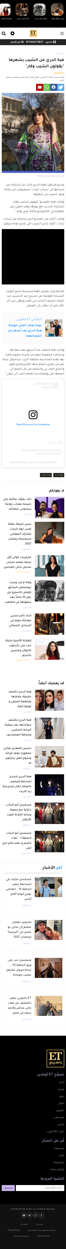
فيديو (12, 33)
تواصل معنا (57, 1169)
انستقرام (59, 1162)
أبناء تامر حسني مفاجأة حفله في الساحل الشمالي (20, 620)
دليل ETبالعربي (55, 1131)
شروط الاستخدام (21, 1236)
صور (61, 1096)
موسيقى (26, 631)
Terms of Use (43, 1236)
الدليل (48, 42)
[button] (60, 87)
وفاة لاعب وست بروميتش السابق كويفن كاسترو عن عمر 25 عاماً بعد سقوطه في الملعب (17, 592)
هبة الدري (59, 475)
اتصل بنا (24, 1224)
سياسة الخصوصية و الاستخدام (42, 1230)
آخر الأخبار (15, 42)
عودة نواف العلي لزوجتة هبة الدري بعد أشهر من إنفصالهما (25, 331)
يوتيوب (24, 1215)
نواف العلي (46, 475)
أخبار (61, 1082)
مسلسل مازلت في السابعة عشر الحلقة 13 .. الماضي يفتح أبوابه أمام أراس (18, 889)
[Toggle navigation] (62, 33)
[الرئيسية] (33, 33)
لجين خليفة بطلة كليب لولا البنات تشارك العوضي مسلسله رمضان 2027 (19, 534)
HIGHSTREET (36, 42)
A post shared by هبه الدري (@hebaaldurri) (33, 462)
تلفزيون (60, 1110)
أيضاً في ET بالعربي (29, 319)
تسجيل (8, 1188)
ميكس (60, 53)
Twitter (30, 1215)
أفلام (61, 1103)
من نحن (39, 1224)
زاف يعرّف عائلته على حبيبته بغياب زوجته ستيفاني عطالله (17, 504)
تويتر (61, 1155)
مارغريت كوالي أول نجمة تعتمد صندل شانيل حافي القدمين (17, 562)
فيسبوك (59, 1148)
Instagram (36, 1215)
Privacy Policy (14, 1230)
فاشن (60, 1124)
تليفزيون (26, 549)
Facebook (42, 1215)
